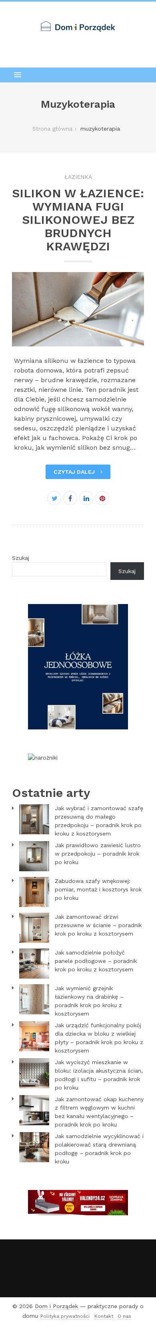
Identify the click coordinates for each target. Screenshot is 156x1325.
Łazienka (78, 177)
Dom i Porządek (56, 1306)
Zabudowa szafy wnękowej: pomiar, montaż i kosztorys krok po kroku (98, 889)
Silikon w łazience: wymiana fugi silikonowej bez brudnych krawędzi (78, 219)
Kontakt (103, 1316)
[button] (78, 75)
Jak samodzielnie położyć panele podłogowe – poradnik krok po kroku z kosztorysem (96, 961)
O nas (124, 1316)
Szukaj (20, 558)
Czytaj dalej (75, 472)
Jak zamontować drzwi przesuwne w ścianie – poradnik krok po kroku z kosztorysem (98, 925)
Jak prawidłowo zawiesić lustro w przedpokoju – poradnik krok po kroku (98, 853)
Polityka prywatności (65, 1316)
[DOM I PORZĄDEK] (78, 26)
